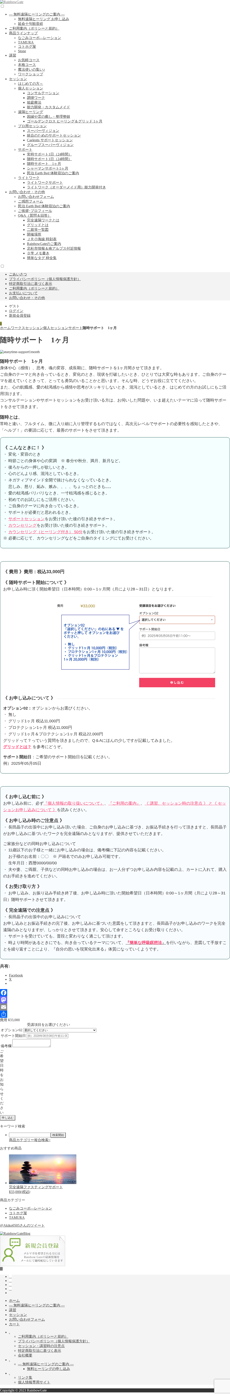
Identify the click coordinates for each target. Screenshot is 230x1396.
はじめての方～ (30, 83)
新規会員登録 (20, 315)
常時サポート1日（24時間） (49, 154)
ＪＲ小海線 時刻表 (42, 239)
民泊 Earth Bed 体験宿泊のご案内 (53, 173)
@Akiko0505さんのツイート (22, 1225)
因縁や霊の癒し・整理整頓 (48, 116)
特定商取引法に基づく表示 (30, 284)
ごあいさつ (18, 274)
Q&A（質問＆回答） (34, 215)
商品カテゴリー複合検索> (30, 1140)
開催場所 (34, 234)
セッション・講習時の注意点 (41, 1346)
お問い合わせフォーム (36, 197)
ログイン (16, 311)
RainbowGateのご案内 (44, 244)
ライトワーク (29, 178)
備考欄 (6, 1046)
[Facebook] (115, 992)
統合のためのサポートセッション (54, 135)
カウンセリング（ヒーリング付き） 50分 (45, 532)
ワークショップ (30, 74)
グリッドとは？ (17, 747)
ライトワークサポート (45, 182)
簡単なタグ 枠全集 (42, 258)
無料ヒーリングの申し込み (48, 1369)
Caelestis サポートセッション (50, 140)
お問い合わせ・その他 (27, 192)
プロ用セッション (32, 126)
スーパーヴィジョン (43, 131)
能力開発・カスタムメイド (48, 107)
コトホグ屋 (27, 46)
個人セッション (30, 88)
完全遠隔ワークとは (43, 220)
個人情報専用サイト (34, 1382)
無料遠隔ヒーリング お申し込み (43, 19)
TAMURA (26, 42)
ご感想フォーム (30, 201)
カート (14, 1324)
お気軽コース (29, 60)
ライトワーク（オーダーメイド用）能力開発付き (66, 187)
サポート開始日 (13, 1036)
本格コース (27, 65)
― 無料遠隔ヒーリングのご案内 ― (37, 14)
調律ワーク (36, 98)
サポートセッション (26, 519)
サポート (25, 149)
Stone (22, 51)
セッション (18, 79)
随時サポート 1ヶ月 (44, 164)
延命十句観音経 (30, 24)
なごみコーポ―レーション (39, 38)
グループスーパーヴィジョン (50, 145)
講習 (12, 55)
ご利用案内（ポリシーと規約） (34, 28)
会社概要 (25, 1355)
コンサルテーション (43, 93)
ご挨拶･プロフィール (35, 211)
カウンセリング (22, 525)
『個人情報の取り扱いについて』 (74, 803)
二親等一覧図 (38, 230)
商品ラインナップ (23, 33)
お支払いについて (23, 293)
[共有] (115, 1014)
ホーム (5, 328)
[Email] (115, 1007)
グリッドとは (38, 225)
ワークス (18, 328)
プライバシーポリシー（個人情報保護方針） (45, 279)
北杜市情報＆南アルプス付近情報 (54, 248)
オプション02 (11, 1030)
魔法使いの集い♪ (31, 69)
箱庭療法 (34, 102)
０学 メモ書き (38, 253)
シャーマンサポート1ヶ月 (47, 168)
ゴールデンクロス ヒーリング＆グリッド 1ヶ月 (64, 121)
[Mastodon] (115, 999)
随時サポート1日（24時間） (49, 159)
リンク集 (25, 1377)
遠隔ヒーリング (30, 112)
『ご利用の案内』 (124, 803)
